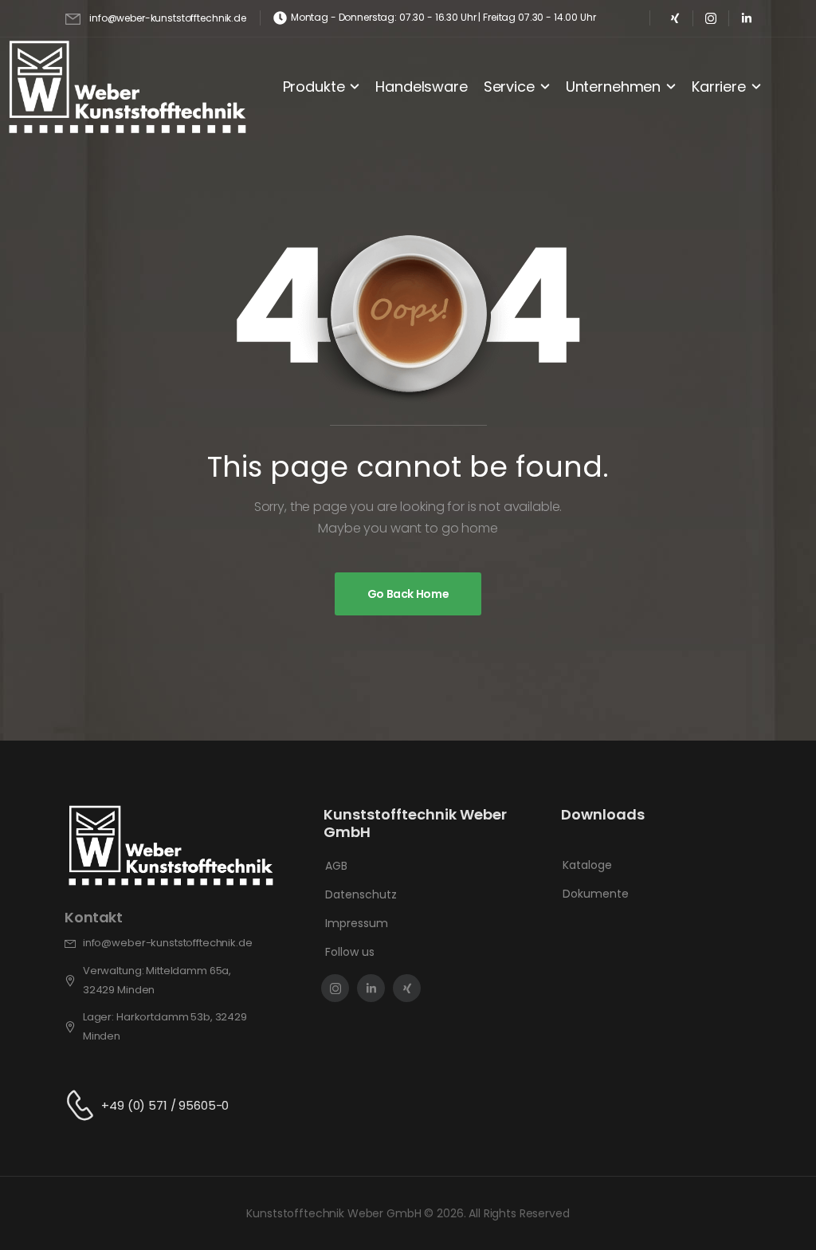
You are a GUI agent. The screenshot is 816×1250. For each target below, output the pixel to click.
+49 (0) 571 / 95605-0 (165, 1105)
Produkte (314, 86)
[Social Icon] (675, 18)
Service (509, 86)
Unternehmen (613, 86)
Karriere (719, 86)
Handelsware (421, 86)
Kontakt (93, 917)
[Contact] (83, 1105)
